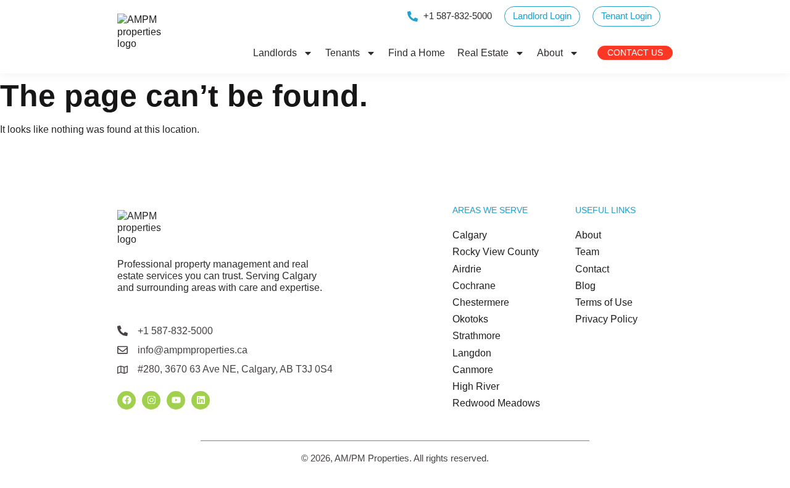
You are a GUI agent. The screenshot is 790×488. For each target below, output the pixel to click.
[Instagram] (151, 400)
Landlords (275, 53)
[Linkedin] (200, 400)
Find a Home (416, 53)
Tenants (342, 53)
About (550, 53)
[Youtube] (176, 400)
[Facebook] (126, 400)
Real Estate (483, 53)
